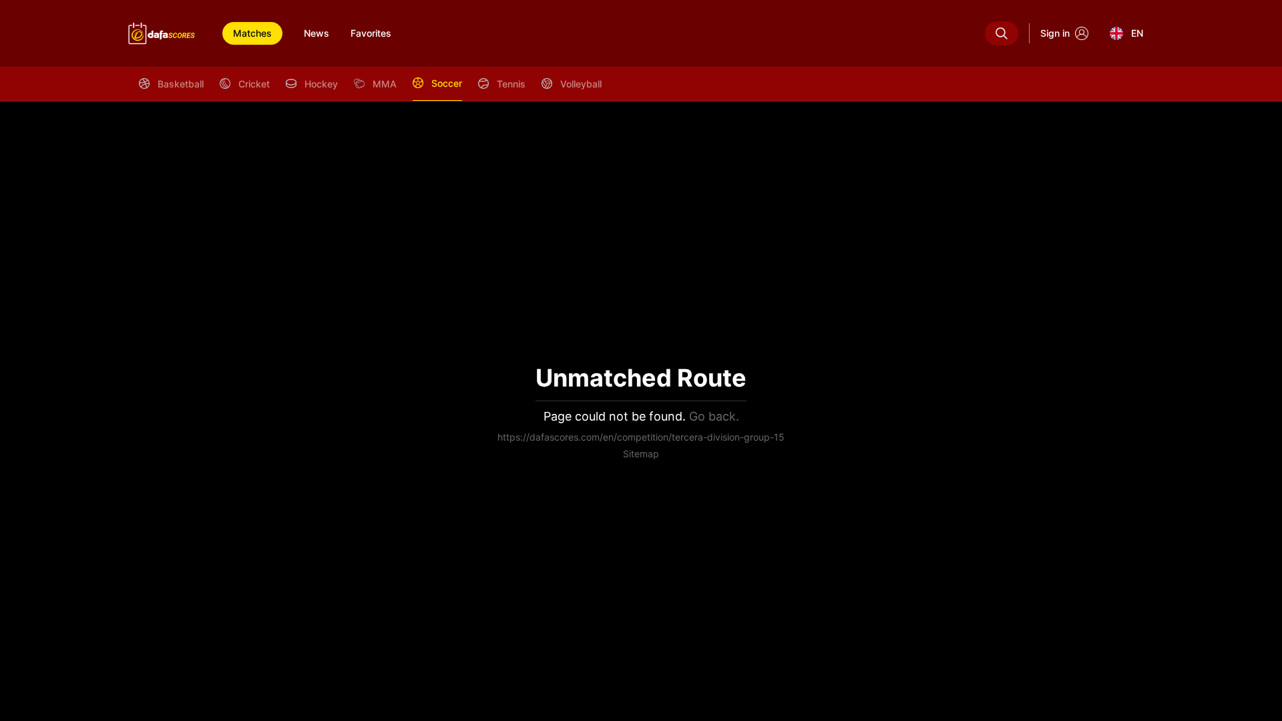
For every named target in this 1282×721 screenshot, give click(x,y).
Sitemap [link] (641, 453)
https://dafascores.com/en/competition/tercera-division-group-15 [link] (641, 437)
